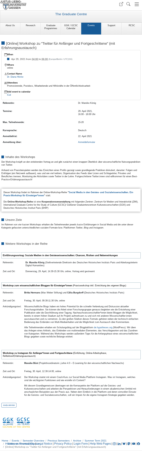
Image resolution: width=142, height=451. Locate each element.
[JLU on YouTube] (134, 443)
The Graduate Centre (71, 14)
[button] (121, 4)
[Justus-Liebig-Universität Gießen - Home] (35, 5)
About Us (10, 25)
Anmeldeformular (86, 142)
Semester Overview (33, 440)
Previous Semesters (59, 440)
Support (111, 25)
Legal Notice (44, 443)
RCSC (132, 25)
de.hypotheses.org (103, 327)
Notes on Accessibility (21, 443)
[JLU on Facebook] (138, 443)
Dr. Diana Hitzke (15, 77)
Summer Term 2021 (95, 440)
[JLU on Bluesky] (124, 443)
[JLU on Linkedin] (119, 443)
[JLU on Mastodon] (129, 443)
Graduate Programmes (50, 27)
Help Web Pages (100, 443)
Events (91, 25)
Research (30, 25)
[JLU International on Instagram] (114, 443)
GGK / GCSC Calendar (71, 27)
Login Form (81, 443)
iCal (9, 95)
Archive (77, 440)
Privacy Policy (63, 443)
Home (5, 440)
